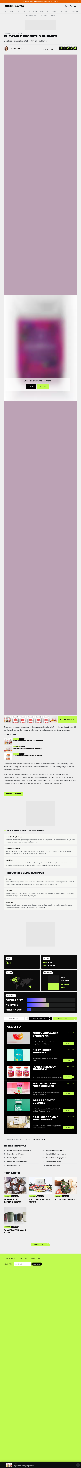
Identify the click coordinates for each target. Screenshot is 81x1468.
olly (52, 49)
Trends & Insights (31, 15)
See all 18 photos (13, 794)
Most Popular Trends (38, 1139)
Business (54, 11)
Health (20, 33)
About (40, 1258)
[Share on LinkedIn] (64, 48)
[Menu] (75, 6)
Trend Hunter (7, 33)
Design (42, 11)
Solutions (44, 15)
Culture (35, 11)
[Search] (66, 6)
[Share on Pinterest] (75, 48)
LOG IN (31, 387)
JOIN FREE (42, 387)
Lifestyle (14, 33)
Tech (23, 11)
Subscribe (36, 1264)
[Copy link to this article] (61, 48)
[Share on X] (71, 48)
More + (77, 11)
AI (18, 11)
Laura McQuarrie (17, 48)
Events (53, 15)
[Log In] (70, 6)
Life (28, 11)
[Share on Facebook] (68, 48)
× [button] (78, 1)
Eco (61, 11)
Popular (12, 11)
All (6, 11)
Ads (48, 11)
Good (66, 11)
